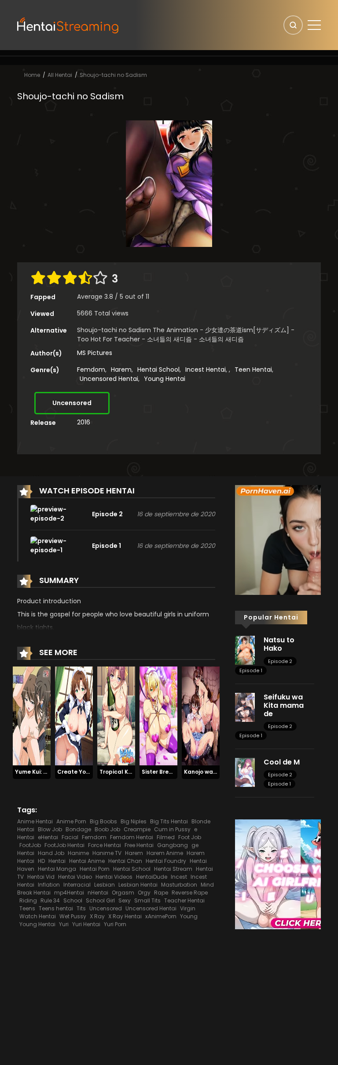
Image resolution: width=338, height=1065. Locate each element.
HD (41, 861)
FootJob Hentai (64, 845)
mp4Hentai (69, 892)
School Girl (100, 900)
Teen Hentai (253, 369)
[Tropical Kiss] (116, 715)
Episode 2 (280, 661)
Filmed (166, 837)
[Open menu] (314, 25)
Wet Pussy (72, 916)
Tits (81, 908)
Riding (28, 900)
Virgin (187, 908)
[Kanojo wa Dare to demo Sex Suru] (201, 715)
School (72, 900)
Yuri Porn (115, 924)
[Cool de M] (245, 772)
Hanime (78, 853)
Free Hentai (139, 845)
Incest (179, 876)
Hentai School (158, 369)
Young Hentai (164, 378)
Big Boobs (103, 821)
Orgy (144, 892)
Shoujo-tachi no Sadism (113, 75)
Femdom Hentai (131, 837)
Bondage (78, 829)
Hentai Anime (87, 861)
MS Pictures (94, 352)
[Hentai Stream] (68, 24)
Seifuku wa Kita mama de (284, 705)
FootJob (30, 845)
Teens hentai (56, 908)
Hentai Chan (125, 861)
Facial (70, 837)
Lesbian (104, 884)
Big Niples (134, 821)
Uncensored (72, 402)
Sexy (124, 900)
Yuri (64, 924)
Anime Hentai (35, 821)
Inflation (49, 884)
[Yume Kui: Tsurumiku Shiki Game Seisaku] (32, 715)
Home (32, 75)
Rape (161, 892)
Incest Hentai (205, 369)
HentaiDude (151, 876)
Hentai (57, 861)
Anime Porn (71, 821)
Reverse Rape (190, 892)
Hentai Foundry (166, 861)
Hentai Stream (173, 869)
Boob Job (107, 829)
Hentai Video (75, 876)
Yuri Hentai (86, 924)
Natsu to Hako (279, 644)
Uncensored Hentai (109, 378)
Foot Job (189, 837)
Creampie (137, 829)
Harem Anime (165, 853)
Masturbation (179, 884)
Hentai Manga (57, 869)
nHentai (98, 892)
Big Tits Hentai (169, 821)
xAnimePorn (160, 916)
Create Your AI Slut (84, 771)
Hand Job (51, 853)
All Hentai (60, 75)
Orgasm (123, 892)
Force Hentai (104, 845)
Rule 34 (50, 900)
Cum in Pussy (172, 829)
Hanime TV (106, 853)
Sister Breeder (162, 771)
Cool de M (282, 762)
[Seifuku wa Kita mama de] (245, 707)
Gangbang (172, 845)
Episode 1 (250, 670)
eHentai (48, 837)
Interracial (77, 884)
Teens (27, 908)
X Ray (97, 916)
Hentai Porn (95, 869)
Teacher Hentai (184, 900)
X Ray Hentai (125, 916)
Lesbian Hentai (138, 884)
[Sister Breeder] (158, 715)
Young (189, 916)
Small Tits (147, 900)
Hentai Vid (41, 876)
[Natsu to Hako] (245, 649)
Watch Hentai (37, 916)
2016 (83, 422)
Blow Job (50, 829)
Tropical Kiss (117, 771)
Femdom (91, 369)
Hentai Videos (114, 876)
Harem (121, 369)
